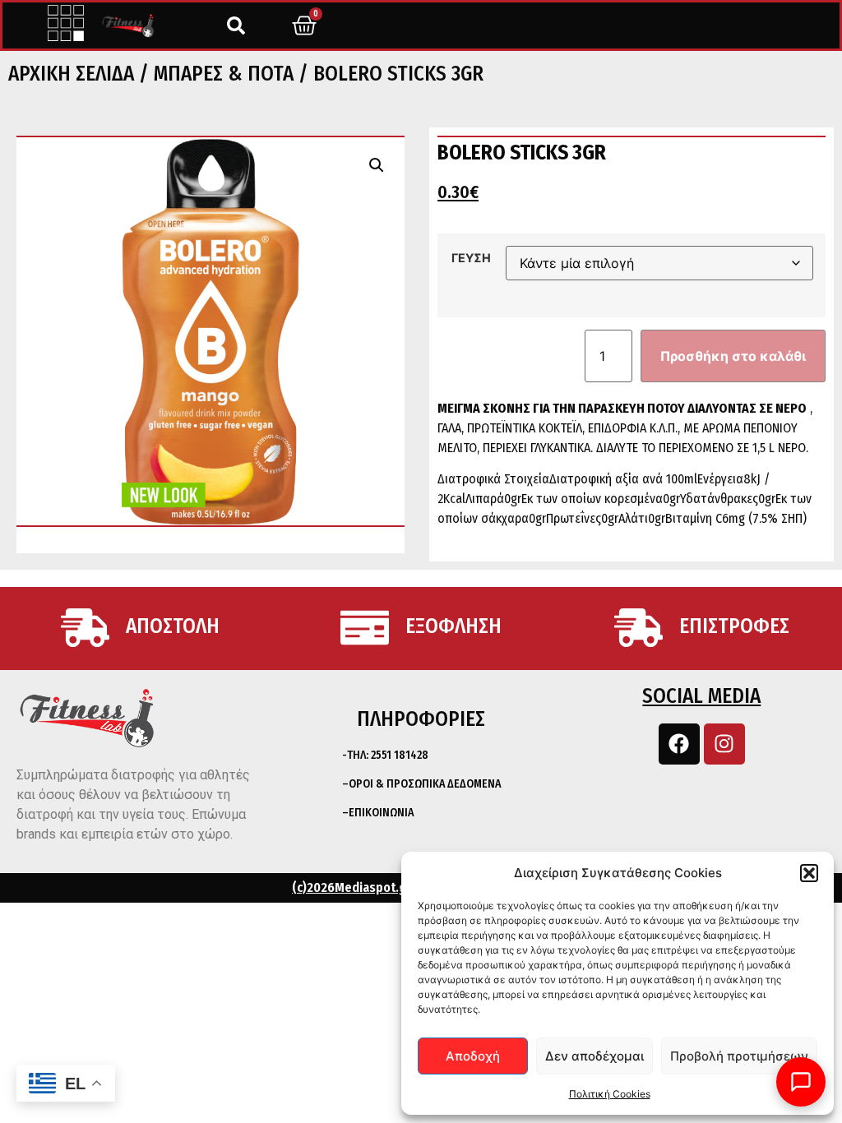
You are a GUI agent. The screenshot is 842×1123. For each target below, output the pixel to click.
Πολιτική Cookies (609, 1094)
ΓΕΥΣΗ (471, 258)
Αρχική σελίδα (71, 74)
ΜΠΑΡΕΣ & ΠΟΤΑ (224, 74)
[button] (809, 873)
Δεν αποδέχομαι (594, 1056)
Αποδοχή (473, 1056)
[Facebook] (679, 744)
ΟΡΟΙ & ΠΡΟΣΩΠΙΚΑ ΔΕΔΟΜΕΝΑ (425, 784)
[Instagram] (724, 744)
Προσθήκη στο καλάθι (733, 356)
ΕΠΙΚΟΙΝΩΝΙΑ (381, 813)
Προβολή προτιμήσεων (739, 1056)
